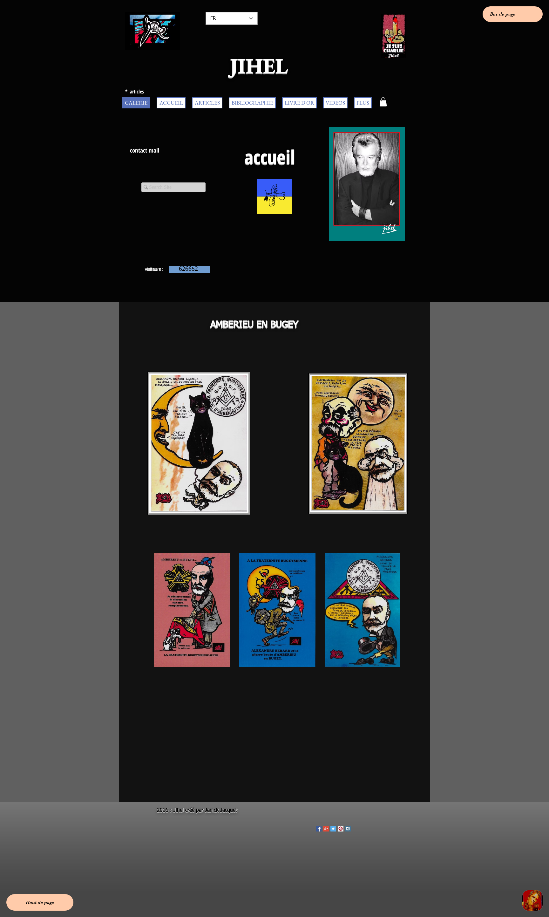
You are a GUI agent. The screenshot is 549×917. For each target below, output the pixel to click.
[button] (383, 101)
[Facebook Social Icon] (319, 828)
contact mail (145, 150)
